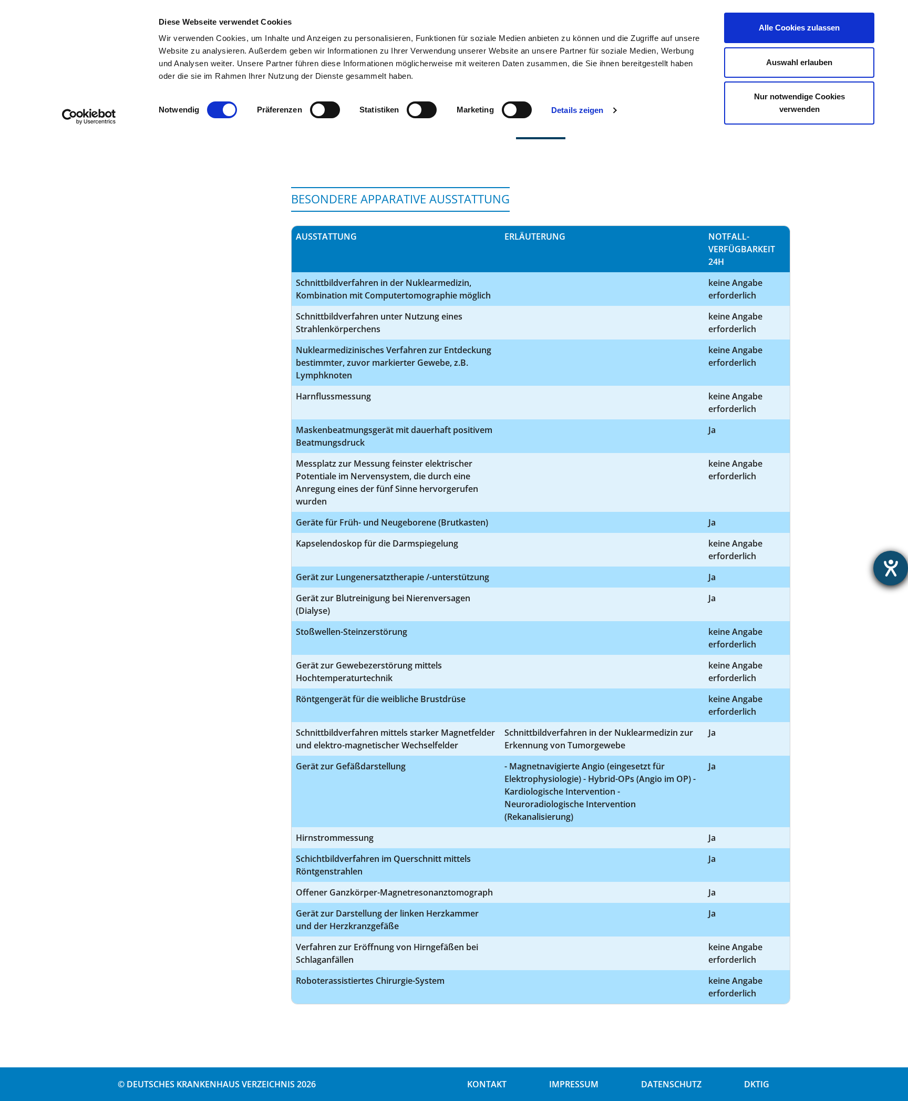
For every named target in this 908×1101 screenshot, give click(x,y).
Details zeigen (577, 110)
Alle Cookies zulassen (799, 27)
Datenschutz (671, 1084)
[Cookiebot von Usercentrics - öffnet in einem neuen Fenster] (89, 117)
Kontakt (487, 1084)
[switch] (325, 109)
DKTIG (756, 1084)
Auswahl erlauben (799, 62)
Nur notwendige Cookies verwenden (799, 103)
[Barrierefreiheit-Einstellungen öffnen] (890, 568)
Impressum (574, 1084)
